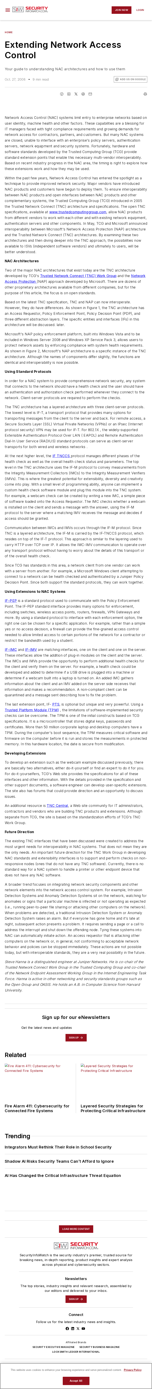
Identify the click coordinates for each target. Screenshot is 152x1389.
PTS (55, 704)
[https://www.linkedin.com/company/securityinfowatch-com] (73, 1329)
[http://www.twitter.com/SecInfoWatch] (78, 1329)
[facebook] (62, 94)
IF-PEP (11, 601)
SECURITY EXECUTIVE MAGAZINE (53, 1347)
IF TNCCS (61, 456)
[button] (8, 10)
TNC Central (57, 806)
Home (8, 32)
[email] (90, 94)
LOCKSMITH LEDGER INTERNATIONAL (76, 1351)
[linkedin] (69, 94)
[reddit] (83, 94)
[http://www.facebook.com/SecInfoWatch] (67, 1329)
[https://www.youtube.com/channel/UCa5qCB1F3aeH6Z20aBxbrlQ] (83, 1329)
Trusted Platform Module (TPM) (32, 710)
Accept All (76, 1380)
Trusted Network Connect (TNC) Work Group (78, 276)
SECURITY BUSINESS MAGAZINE (99, 1347)
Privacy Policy (133, 1369)
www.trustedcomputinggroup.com (77, 212)
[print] (145, 94)
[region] (76, 1376)
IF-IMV (31, 650)
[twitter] (76, 94)
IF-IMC (11, 650)
